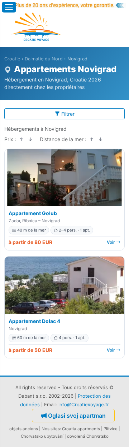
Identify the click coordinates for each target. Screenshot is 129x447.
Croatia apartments (81, 428)
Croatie (12, 58)
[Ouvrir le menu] (9, 7)
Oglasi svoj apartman (77, 415)
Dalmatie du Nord (44, 58)
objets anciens (23, 428)
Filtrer (68, 114)
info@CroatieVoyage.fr (83, 404)
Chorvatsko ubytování (42, 436)
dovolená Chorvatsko (88, 436)
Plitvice (111, 428)
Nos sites (51, 428)
